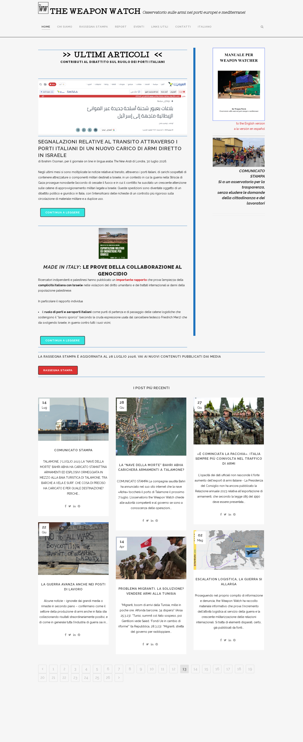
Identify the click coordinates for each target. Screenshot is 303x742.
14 (195, 669)
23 (75, 677)
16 (217, 669)
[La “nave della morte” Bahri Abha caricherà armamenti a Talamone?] (151, 427)
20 (42, 677)
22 (64, 677)
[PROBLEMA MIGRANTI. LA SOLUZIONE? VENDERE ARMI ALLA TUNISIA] (151, 558)
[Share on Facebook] (65, 506)
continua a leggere (62, 212)
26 (108, 677)
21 (53, 677)
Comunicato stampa (73, 450)
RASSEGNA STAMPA (58, 370)
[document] (112, 296)
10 (152, 669)
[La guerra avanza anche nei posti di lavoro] (73, 548)
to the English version (250, 123)
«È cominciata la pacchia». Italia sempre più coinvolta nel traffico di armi (228, 458)
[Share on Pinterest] (79, 506)
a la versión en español (249, 128)
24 (86, 677)
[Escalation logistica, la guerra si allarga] (229, 550)
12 (173, 669)
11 (162, 669)
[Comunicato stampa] (73, 419)
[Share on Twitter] (69, 506)
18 (239, 669)
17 (228, 669)
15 (206, 669)
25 (97, 677)
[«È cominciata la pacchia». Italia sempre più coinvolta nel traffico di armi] (229, 421)
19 (250, 669)
